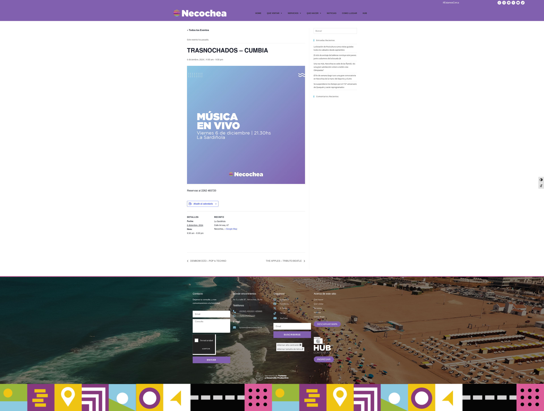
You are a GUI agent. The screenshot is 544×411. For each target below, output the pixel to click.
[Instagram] (504, 3)
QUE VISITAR (273, 13)
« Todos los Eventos (198, 30)
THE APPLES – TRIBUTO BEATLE (284, 260)
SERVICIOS (293, 13)
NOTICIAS (331, 13)
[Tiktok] (523, 3)
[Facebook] (509, 3)
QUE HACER (312, 13)
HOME (258, 13)
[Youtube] (518, 3)
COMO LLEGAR (349, 13)
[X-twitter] (513, 3)
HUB (365, 13)
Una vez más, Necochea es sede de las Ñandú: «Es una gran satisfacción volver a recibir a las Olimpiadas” (334, 67)
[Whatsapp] (499, 3)
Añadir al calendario (203, 203)
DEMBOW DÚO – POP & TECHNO (208, 260)
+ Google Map (230, 228)
